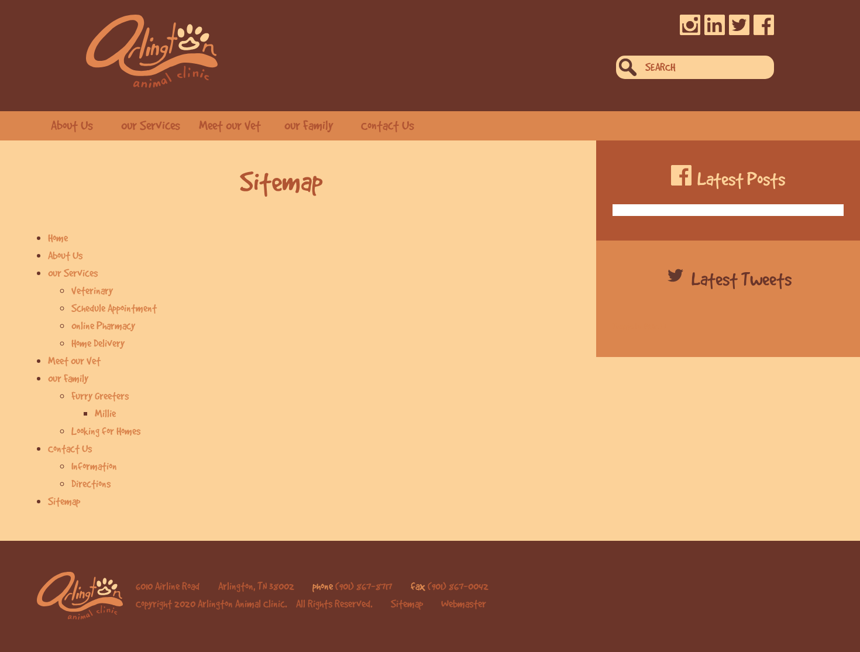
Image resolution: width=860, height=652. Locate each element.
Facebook (764, 25)
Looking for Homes (105, 430)
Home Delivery (98, 343)
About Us (72, 125)
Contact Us (387, 125)
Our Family (308, 125)
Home (58, 237)
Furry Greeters (100, 395)
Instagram (690, 25)
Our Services (150, 125)
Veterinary (92, 290)
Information (94, 465)
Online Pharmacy (103, 325)
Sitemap (64, 501)
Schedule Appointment (114, 307)
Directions (91, 483)
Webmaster (463, 603)
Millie (105, 413)
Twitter (739, 25)
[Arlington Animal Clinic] (152, 51)
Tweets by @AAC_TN (639, 326)
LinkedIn (714, 25)
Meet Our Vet (230, 125)
